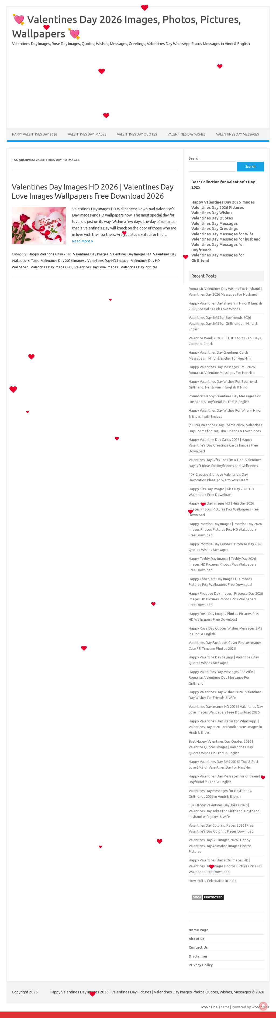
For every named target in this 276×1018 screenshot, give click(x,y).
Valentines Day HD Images (107, 260)
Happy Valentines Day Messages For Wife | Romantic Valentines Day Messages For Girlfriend (222, 677)
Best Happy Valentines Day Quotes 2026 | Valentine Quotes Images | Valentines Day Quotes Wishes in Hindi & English (221, 747)
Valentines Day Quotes (137, 134)
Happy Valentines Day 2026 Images (223, 202)
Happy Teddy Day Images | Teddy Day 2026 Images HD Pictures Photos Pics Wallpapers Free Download (223, 564)
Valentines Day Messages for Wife (222, 234)
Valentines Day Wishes (186, 134)
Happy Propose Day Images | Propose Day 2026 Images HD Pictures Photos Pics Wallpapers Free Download (226, 599)
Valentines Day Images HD (130, 254)
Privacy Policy (201, 965)
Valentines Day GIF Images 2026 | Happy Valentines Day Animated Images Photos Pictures (220, 845)
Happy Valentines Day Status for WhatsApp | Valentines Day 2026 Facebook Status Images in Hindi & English (225, 727)
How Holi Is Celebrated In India (212, 880)
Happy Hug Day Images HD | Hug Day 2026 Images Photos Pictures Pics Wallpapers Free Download (224, 509)
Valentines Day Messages (237, 134)
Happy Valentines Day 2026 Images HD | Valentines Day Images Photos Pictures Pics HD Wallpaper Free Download (225, 866)
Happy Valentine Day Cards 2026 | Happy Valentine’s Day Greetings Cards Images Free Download (223, 445)
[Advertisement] (138, 90)
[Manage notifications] (263, 1006)
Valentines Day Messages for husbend (226, 239)
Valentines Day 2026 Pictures (217, 207)
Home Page (198, 930)
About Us (197, 939)
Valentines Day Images (87, 134)
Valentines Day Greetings (214, 228)
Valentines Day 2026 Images (63, 260)
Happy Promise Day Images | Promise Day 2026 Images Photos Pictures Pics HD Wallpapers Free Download (225, 529)
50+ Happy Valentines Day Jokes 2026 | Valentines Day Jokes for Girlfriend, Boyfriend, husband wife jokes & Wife (224, 811)
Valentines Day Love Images (96, 267)
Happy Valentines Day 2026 (34, 134)
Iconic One (209, 1007)
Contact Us (198, 947)
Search (194, 158)
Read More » (82, 241)
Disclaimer (198, 956)
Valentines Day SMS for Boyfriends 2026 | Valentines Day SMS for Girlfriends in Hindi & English (223, 323)
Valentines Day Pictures (139, 267)
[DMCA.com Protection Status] (207, 902)
